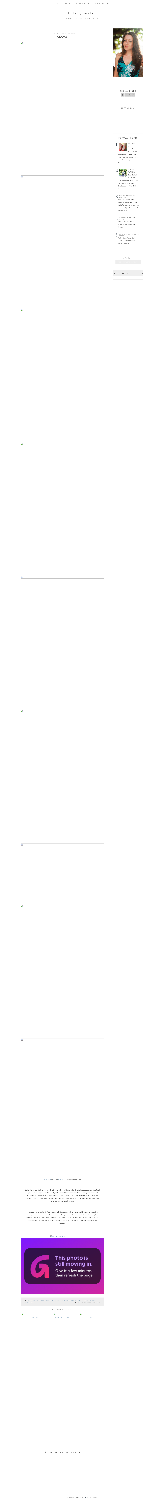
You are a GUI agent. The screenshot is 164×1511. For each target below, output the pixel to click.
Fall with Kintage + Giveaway (131, 171)
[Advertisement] (42, 1478)
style (33, 1302)
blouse (49, 1179)
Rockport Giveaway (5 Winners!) (132, 145)
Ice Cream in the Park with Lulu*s (129, 218)
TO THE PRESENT (55, 1452)
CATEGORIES (101, 3)
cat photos (31, 1300)
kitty (89, 1300)
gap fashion (71, 1300)
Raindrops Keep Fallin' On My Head (129, 234)
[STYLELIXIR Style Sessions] (62, 1237)
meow (27, 1302)
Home (57, 3)
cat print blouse (53, 1300)
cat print (41, 1300)
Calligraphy (83, 3)
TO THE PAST (72, 1452)
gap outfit (81, 1300)
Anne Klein (61, 1179)
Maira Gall (92, 1497)
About (68, 3)
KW (93, 1300)
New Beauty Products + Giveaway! (127, 196)
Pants (45, 1179)
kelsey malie (82, 13)
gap (63, 1300)
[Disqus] (62, 1356)
